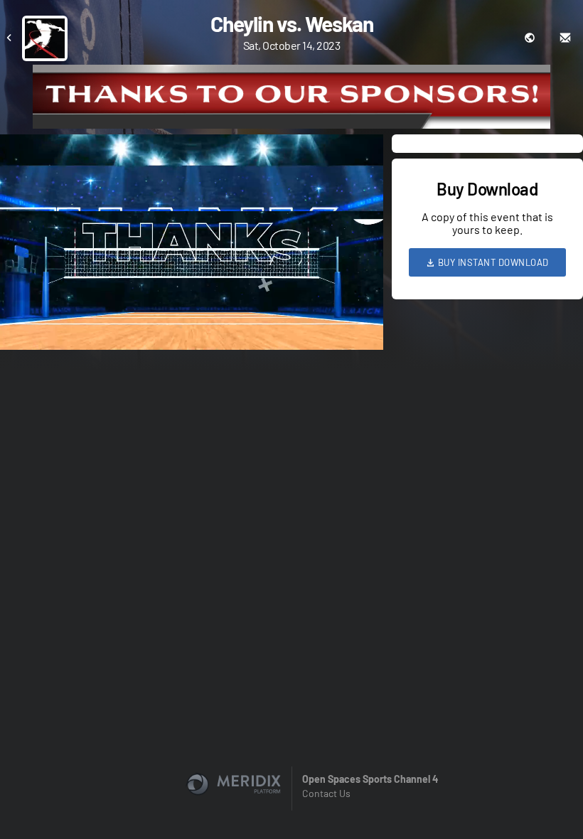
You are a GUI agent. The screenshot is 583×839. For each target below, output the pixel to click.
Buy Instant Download (492, 262)
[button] (196, 246)
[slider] (191, 298)
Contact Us (326, 793)
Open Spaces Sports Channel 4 (370, 779)
